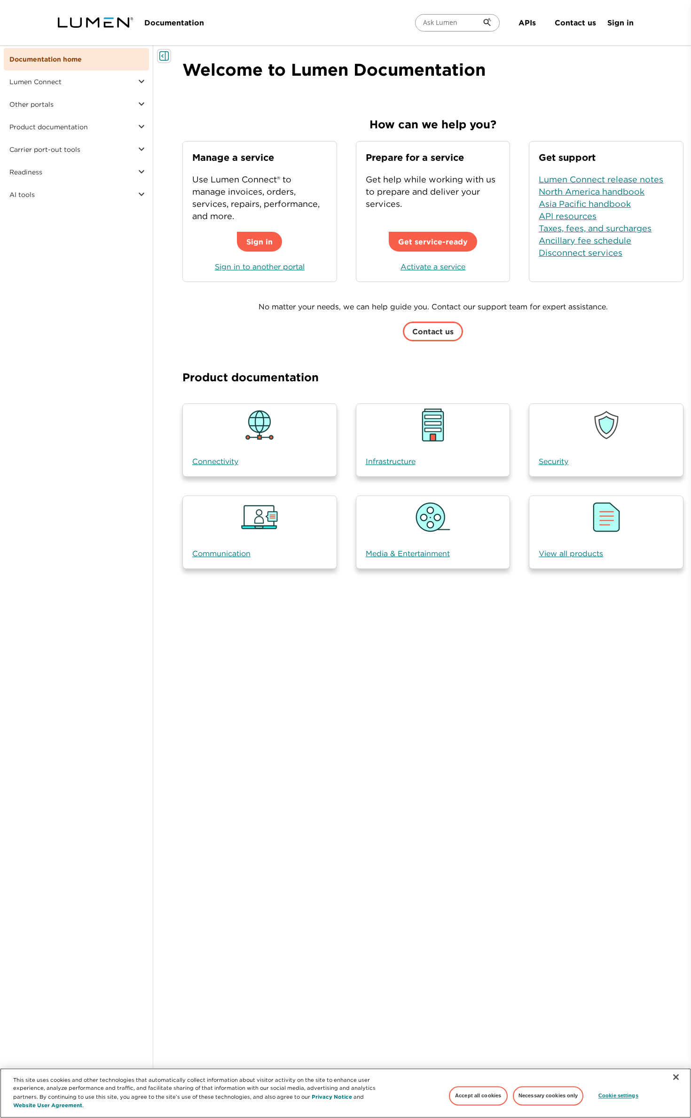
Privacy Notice (332, 1096)
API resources (568, 216)
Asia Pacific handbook (585, 203)
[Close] (676, 1077)
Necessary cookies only (548, 1095)
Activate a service (432, 266)
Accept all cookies (478, 1095)
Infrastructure (391, 461)
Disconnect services (580, 252)
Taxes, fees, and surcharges (595, 228)
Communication (221, 553)
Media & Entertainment (408, 553)
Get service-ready (433, 241)
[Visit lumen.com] (95, 22)
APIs (527, 22)
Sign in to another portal (260, 266)
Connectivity (215, 461)
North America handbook (591, 191)
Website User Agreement (47, 1104)
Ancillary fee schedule (585, 240)
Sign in (620, 22)
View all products (571, 553)
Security (553, 461)
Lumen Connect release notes (601, 179)
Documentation (174, 22)
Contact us (575, 22)
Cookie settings (618, 1095)
